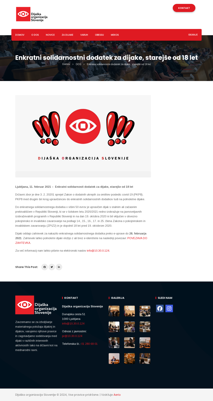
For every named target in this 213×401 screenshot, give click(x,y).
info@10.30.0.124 (98, 250)
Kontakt (184, 8)
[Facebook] (44, 267)
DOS (78, 64)
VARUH (84, 34)
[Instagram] (169, 308)
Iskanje (193, 34)
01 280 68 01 (89, 343)
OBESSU (99, 34)
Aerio (117, 395)
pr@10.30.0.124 (72, 336)
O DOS (35, 34)
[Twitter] (51, 267)
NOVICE (50, 34)
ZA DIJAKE (67, 34)
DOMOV (19, 34)
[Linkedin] (59, 267)
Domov (66, 64)
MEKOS (115, 34)
